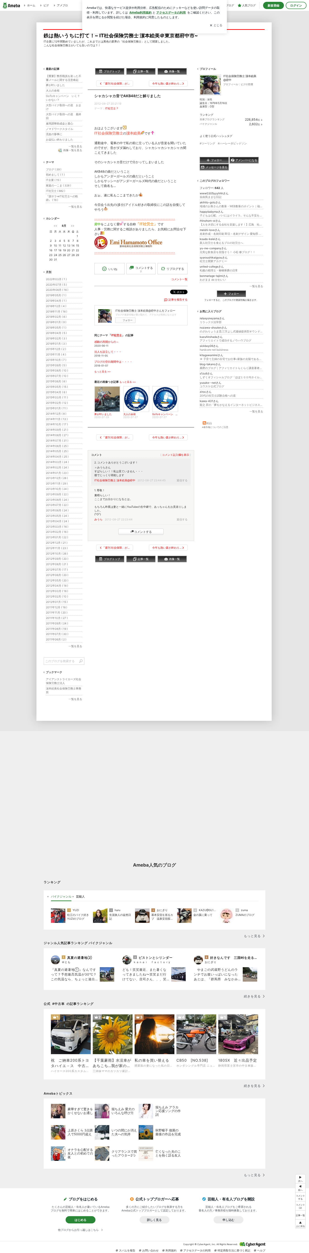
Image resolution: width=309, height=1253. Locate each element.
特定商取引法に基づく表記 (234, 1250)
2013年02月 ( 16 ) (57, 532)
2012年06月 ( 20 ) (57, 575)
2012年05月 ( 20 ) (57, 580)
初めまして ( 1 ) (55, 174)
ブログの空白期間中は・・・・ (113, 361)
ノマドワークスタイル (59, 129)
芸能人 (80, 896)
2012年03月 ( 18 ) (57, 591)
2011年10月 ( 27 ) (57, 618)
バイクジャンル (208, 123)
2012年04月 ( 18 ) (57, 585)
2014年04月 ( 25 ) (57, 456)
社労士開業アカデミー (213, 261)
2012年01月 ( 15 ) (57, 602)
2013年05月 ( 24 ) (57, 515)
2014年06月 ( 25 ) (57, 446)
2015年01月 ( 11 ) (56, 408)
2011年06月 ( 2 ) (56, 639)
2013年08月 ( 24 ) (57, 499)
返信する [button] (182, 480)
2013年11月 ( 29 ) (57, 483)
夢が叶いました (55, 85)
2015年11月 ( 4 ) (56, 354)
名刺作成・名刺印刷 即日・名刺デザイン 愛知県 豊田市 (231, 233)
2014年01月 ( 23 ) (57, 473)
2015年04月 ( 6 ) (56, 392)
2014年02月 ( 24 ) (57, 467)
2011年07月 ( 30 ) (57, 634)
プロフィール (230, 84)
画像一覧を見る (72, 150)
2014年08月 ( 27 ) (57, 435)
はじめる (80, 1220)
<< (55, 225)
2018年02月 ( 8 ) (56, 316)
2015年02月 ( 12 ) (57, 402)
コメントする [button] (144, 269)
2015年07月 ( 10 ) (57, 376)
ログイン (296, 5)
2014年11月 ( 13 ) (57, 419)
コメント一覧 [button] (179, 279)
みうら (98, 519)
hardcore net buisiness (214, 349)
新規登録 (273, 5)
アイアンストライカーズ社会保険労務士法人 (63, 681)
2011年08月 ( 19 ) (57, 628)
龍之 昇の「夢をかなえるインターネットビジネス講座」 (231, 405)
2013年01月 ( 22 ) (57, 537)
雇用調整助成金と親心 (59, 123)
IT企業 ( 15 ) (53, 180)
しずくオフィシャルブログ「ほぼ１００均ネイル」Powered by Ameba (231, 377)
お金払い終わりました (59, 139)
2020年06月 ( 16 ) (57, 290)
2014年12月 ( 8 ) (56, 413)
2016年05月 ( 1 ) (56, 327)
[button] (300, 1205)
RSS (209, 423)
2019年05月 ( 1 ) (56, 295)
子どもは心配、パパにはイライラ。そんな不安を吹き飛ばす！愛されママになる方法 (231, 215)
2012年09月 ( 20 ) (57, 558)
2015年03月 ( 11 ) (57, 397)
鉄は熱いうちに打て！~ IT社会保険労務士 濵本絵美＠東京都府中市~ (121, 35)
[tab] (61, 897)
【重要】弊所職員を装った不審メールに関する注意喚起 (63, 78)
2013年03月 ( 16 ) (57, 526)
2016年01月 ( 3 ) (56, 343)
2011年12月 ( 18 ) (56, 607)
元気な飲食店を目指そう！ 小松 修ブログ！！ (227, 252)
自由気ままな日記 (210, 197)
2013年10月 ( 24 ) (57, 489)
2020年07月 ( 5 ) (56, 284)
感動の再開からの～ (106, 341)
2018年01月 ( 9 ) (56, 322)
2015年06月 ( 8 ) (56, 381)
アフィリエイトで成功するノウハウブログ (225, 340)
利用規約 (171, 1250)
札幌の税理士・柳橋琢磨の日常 (219, 270)
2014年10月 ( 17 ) (57, 424)
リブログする (175, 268)
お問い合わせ (150, 1250)
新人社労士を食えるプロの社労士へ (221, 242)
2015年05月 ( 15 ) (57, 386)
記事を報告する (178, 299)
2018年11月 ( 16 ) (56, 311)
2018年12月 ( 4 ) (56, 306)
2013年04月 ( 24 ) (57, 521)
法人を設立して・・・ (107, 351)
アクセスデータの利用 (197, 1250)
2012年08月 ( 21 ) (57, 564)
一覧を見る (256, 286)
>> (72, 225)
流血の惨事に (54, 134)
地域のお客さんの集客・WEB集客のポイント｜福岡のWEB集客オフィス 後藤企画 (231, 206)
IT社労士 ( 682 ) (55, 191)
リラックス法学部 (210, 322)
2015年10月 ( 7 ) (56, 360)
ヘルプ (261, 1250)
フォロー (128, 320)
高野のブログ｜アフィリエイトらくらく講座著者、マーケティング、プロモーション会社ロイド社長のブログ (231, 368)
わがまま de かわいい (213, 279)
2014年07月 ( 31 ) (57, 440)
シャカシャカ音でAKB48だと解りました (127, 96)
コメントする (143, 532)
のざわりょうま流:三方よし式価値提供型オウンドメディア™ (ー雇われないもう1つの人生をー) (231, 331)
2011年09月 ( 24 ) (57, 623)
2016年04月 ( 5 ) (56, 333)
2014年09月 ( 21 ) (57, 429)
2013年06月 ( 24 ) (57, 510)
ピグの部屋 (247, 84)
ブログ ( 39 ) (53, 169)
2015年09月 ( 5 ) (56, 365)
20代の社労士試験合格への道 (218, 395)
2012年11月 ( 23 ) (57, 548)
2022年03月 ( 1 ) (56, 279)
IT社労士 (110, 108)
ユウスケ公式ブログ (212, 386)
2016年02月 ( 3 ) (56, 338)
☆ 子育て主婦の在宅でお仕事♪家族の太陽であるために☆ (231, 359)
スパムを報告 (127, 1250)
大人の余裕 (52, 90)
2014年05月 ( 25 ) (57, 451)
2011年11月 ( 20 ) (56, 612)
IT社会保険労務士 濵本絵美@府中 (114, 480)
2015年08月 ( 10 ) (57, 370)
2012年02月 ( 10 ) (57, 596)
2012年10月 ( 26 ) (57, 553)
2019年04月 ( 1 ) (56, 300)
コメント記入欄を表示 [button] (175, 454)
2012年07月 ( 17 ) (57, 569)
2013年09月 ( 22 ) (57, 494)
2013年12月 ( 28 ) (57, 478)
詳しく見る (154, 1220)
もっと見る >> (102, 371)
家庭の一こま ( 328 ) (58, 185)
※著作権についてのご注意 (215, 427)
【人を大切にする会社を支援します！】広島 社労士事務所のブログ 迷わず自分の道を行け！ (231, 224)
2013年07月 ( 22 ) (57, 505)
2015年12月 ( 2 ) (56, 349)
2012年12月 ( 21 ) (56, 542)
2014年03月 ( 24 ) (57, 462)
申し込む (228, 1220)
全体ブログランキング (212, 119)
